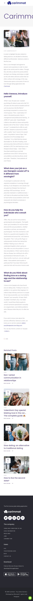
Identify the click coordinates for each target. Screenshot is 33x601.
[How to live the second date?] (16, 473)
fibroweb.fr (17, 594)
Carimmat (7, 86)
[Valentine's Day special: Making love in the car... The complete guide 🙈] (16, 405)
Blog (5, 553)
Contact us (7, 556)
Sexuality (13, 51)
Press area (7, 533)
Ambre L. (7, 331)
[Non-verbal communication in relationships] (16, 370)
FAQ (5, 548)
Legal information (9, 531)
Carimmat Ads (8, 538)
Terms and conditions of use (13, 528)
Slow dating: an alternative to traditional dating (16, 447)
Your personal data (10, 551)
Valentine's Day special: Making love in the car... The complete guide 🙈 (15, 413)
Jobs (5, 536)
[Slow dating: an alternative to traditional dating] (16, 440)
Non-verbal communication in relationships (12, 378)
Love (5, 51)
